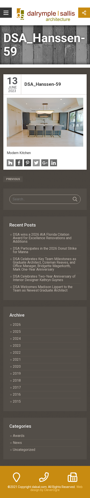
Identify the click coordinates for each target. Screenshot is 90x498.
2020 (17, 366)
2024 (17, 339)
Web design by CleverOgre (56, 488)
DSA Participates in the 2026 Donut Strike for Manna (45, 250)
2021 (17, 359)
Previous (13, 179)
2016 (17, 394)
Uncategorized (24, 450)
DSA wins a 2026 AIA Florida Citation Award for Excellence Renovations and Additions (42, 238)
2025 (17, 332)
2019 (17, 373)
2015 (17, 401)
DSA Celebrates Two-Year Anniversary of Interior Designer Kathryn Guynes (44, 278)
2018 (17, 380)
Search (75, 199)
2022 (17, 352)
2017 (17, 387)
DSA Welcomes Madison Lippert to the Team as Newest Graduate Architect (43, 288)
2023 (17, 345)
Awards (18, 436)
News (17, 443)
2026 (17, 325)
